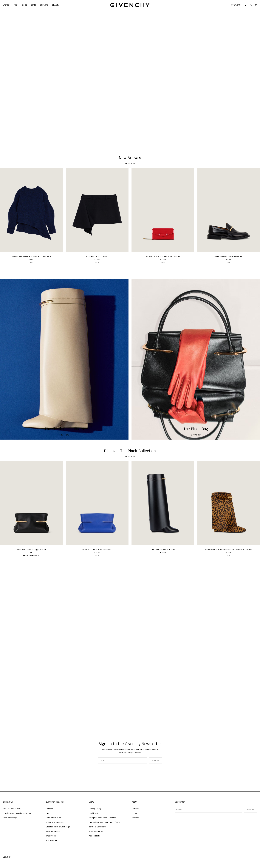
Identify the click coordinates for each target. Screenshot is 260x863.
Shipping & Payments (55, 822)
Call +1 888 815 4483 (12, 809)
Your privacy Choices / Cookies (102, 818)
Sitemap (135, 818)
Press (134, 813)
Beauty (54, 5)
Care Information (53, 818)
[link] (256, 5)
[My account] (251, 5)
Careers (135, 809)
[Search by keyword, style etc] (245, 5)
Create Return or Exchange (58, 827)
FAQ (47, 813)
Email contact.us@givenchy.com (17, 813)
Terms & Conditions (97, 827)
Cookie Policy (95, 813)
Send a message (10, 818)
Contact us (236, 5)
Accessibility (94, 836)
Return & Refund (53, 831)
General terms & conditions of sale (104, 822)
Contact (49, 809)
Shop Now (130, 142)
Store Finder (51, 840)
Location (7, 857)
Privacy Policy (95, 809)
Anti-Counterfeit (96, 831)
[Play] (4, 141)
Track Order (51, 836)
